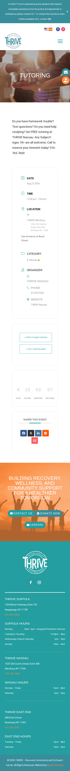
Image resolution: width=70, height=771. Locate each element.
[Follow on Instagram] (63, 29)
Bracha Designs (55, 765)
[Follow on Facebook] (58, 29)
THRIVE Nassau (39, 304)
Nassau (33, 260)
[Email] (34, 440)
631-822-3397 (12, 727)
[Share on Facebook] (23, 433)
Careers (36, 524)
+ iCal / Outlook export (36, 349)
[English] (46, 29)
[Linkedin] (38, 433)
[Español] (51, 29)
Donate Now (50, 513)
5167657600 (37, 293)
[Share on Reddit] (45, 433)
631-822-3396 (12, 614)
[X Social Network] (31, 433)
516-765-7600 (12, 673)
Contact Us (22, 513)
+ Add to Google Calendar (35, 337)
